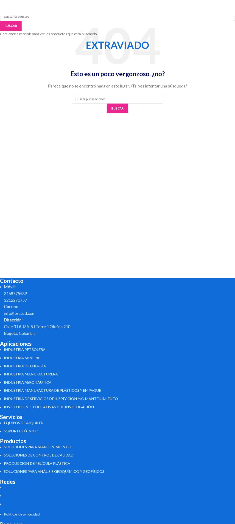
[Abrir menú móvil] (230, 8)
